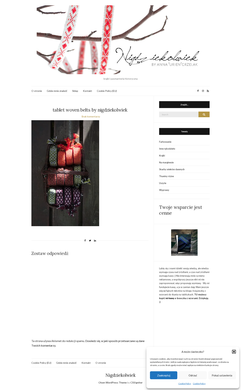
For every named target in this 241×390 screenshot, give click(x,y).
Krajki (162, 155)
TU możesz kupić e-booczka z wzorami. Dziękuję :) (183, 298)
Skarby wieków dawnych (172, 169)
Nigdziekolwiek (120, 375)
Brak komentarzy (91, 116)
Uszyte (162, 183)
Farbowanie (165, 141)
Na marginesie (166, 162)
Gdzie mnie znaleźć (57, 90)
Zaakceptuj (163, 375)
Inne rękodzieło (167, 148)
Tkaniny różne (166, 176)
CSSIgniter (136, 382)
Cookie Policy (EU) (107, 90)
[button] (234, 351)
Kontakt (87, 90)
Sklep (75, 90)
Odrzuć (193, 375)
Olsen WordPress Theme (112, 382)
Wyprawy (164, 190)
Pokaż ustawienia (222, 375)
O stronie (36, 90)
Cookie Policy (184, 383)
